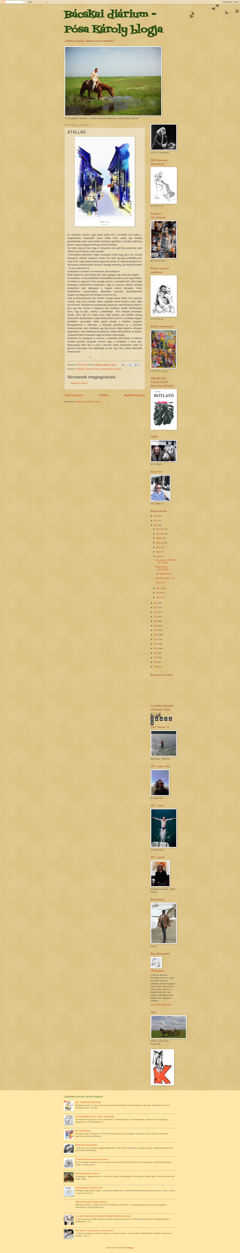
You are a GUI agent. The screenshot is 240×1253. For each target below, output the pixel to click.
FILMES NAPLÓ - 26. (165, 578)
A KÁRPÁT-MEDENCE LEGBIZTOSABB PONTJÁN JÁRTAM (102, 1216)
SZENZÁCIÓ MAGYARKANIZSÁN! (91, 1201)
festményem (105, 368)
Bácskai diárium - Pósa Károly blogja (113, 22)
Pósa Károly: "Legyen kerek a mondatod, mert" (94, 1230)
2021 (156, 612)
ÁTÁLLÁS (160, 582)
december (160, 528)
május (159, 551)
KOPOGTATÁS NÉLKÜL (86, 1144)
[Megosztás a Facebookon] (135, 365)
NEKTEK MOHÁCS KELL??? (88, 1173)
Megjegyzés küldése (79, 382)
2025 (156, 520)
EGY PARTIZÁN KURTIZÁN (88, 1102)
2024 (156, 525)
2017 (156, 630)
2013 (156, 648)
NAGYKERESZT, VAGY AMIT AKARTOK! (94, 1116)
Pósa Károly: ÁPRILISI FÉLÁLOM (165, 561)
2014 (156, 643)
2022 (156, 607)
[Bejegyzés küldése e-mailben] (122, 364)
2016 (156, 634)
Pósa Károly (116, 368)
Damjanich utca (92, 368)
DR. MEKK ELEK (164, 573)
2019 (156, 621)
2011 (156, 657)
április (159, 556)
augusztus (160, 542)
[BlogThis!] (130, 365)
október (159, 538)
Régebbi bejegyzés (134, 395)
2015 (156, 639)
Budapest (81, 368)
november (160, 533)
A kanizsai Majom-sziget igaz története (91, 1159)
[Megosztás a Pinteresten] (138, 365)
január (159, 597)
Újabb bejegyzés (73, 395)
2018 (156, 625)
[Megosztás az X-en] (133, 365)
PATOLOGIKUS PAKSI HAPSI (88, 1187)
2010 (156, 662)
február (159, 592)
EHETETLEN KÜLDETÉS (162, 568)
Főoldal (103, 395)
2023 (156, 603)
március (159, 588)
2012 (156, 652)
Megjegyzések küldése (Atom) (88, 401)
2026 (156, 516)
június (159, 547)
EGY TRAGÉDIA (83, 1130)
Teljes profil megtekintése (161, 1004)
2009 (156, 666)
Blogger (130, 1247)
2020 (156, 616)
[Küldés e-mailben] (127, 365)
